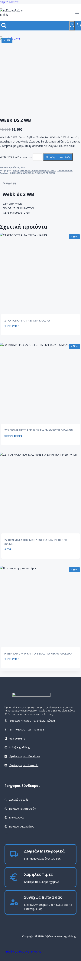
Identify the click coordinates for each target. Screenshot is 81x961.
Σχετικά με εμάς (18, 799)
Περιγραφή (9, 183)
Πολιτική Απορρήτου (21, 826)
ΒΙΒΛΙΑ (16, 170)
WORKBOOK (28, 173)
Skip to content (9, 2)
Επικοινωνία (16, 817)
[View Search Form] (3, 25)
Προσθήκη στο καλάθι (58, 157)
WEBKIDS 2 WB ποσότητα (16, 157)
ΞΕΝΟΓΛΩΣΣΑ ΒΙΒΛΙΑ (45, 173)
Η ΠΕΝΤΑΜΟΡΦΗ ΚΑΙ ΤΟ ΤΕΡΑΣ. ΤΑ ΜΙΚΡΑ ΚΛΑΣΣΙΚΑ (38, 653)
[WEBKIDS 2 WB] (37, 74)
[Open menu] (77, 12)
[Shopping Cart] (78, 26)
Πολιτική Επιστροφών (22, 808)
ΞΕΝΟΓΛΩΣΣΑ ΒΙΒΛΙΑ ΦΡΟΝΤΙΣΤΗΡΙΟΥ (38, 170)
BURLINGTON (16, 173)
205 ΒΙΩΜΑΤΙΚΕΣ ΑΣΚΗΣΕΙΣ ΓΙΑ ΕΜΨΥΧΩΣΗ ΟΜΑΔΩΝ (38, 430)
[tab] (40, 183)
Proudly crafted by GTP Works (23, 951)
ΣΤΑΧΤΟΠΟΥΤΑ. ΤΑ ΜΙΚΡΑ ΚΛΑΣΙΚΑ (27, 320)
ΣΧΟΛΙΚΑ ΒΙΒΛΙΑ (65, 170)
